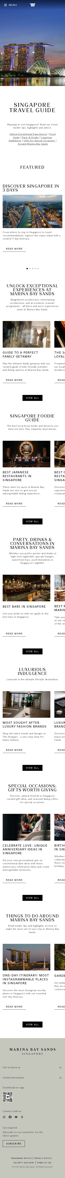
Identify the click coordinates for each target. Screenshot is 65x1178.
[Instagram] (4, 1117)
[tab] (27, 268)
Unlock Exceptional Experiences (28, 134)
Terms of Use (44, 1163)
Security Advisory (24, 1163)
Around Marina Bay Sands (33, 144)
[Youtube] (16, 1117)
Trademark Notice (21, 1158)
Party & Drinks (30, 137)
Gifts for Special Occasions (39, 140)
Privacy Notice (43, 1158)
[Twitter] (22, 1117)
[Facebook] (10, 1117)
